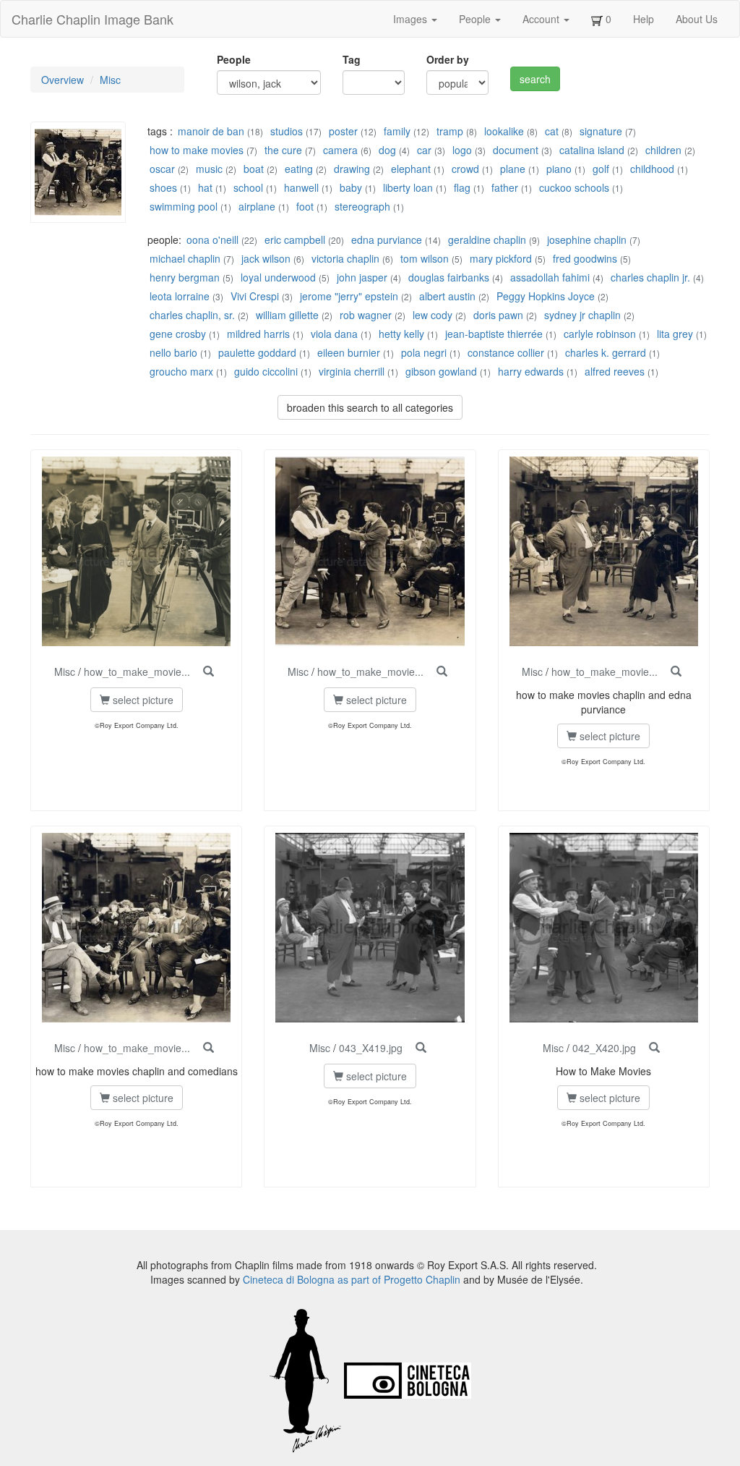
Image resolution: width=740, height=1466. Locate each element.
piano (559, 168)
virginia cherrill (351, 371)
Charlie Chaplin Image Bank (92, 18)
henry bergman (185, 277)
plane (512, 168)
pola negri (424, 352)
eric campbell (294, 239)
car (424, 150)
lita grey (675, 333)
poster (343, 131)
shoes (163, 187)
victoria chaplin (345, 258)
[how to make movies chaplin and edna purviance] (676, 671)
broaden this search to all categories (370, 407)
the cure (283, 150)
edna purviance (386, 239)
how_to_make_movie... (137, 671)
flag (462, 187)
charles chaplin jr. (650, 277)
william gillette (287, 315)
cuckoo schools (574, 187)
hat (205, 187)
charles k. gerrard (605, 352)
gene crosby (178, 333)
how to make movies (197, 150)
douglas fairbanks (448, 277)
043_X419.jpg (371, 1048)
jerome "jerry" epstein (349, 296)
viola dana (334, 333)
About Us (697, 19)
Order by (447, 59)
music (209, 168)
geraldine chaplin (487, 239)
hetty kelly (401, 333)
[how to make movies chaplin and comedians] (208, 1048)
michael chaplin (185, 258)
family (397, 131)
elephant (411, 168)
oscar (162, 168)
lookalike (504, 131)
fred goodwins (585, 258)
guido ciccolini (266, 371)
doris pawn (498, 315)
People (476, 19)
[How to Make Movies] (654, 1048)
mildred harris (258, 333)
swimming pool (184, 206)
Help (643, 19)
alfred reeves (615, 371)
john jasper (362, 277)
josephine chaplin (587, 239)
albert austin (447, 296)
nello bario (173, 352)
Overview (62, 79)
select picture (141, 699)
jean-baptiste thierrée (494, 333)
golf (601, 168)
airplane (256, 206)
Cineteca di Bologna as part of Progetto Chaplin (351, 1279)
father (504, 187)
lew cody (432, 315)
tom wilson (424, 258)
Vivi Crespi (255, 296)
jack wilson (266, 258)
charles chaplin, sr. (192, 315)
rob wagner (366, 315)
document (515, 150)
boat (254, 168)
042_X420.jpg (604, 1048)
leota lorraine (180, 296)
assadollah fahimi (550, 277)
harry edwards (531, 371)
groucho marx (181, 371)
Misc (110, 79)
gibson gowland (441, 371)
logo (462, 150)
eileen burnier (348, 352)
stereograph (362, 206)
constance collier (506, 352)
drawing (352, 168)
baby (351, 187)
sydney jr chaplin (582, 315)
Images (411, 19)
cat (552, 131)
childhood (652, 168)
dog (387, 150)
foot (305, 206)
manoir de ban (211, 131)
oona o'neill (212, 239)
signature (601, 131)
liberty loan (408, 187)
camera (340, 150)
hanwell (301, 187)
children (663, 150)
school (248, 187)
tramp (449, 131)
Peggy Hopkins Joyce (545, 296)
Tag (352, 59)
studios (286, 131)
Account (542, 19)
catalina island (591, 150)
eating (299, 168)
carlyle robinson (600, 333)
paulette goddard (257, 352)
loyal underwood (278, 277)
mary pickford (501, 258)
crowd (465, 168)
